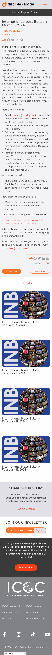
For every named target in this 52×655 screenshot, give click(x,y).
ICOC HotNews (10, 612)
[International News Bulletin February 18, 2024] (26, 449)
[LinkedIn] (17, 40)
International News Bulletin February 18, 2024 (21, 468)
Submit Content (26, 509)
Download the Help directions (21, 223)
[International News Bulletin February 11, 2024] (26, 401)
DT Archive (32, 612)
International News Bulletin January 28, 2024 (21, 324)
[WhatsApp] (21, 40)
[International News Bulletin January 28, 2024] (26, 305)
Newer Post (40, 271)
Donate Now (26, 567)
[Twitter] (13, 40)
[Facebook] (8, 40)
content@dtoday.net (23, 115)
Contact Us (42, 647)
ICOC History (33, 606)
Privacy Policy (27, 647)
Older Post (11, 271)
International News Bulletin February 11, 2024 (21, 420)
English (10, 653)
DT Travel (7, 618)
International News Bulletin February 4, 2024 (21, 372)
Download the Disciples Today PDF (24, 220)
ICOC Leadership (11, 606)
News (47, 263)
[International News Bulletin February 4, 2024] (26, 353)
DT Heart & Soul (35, 618)
